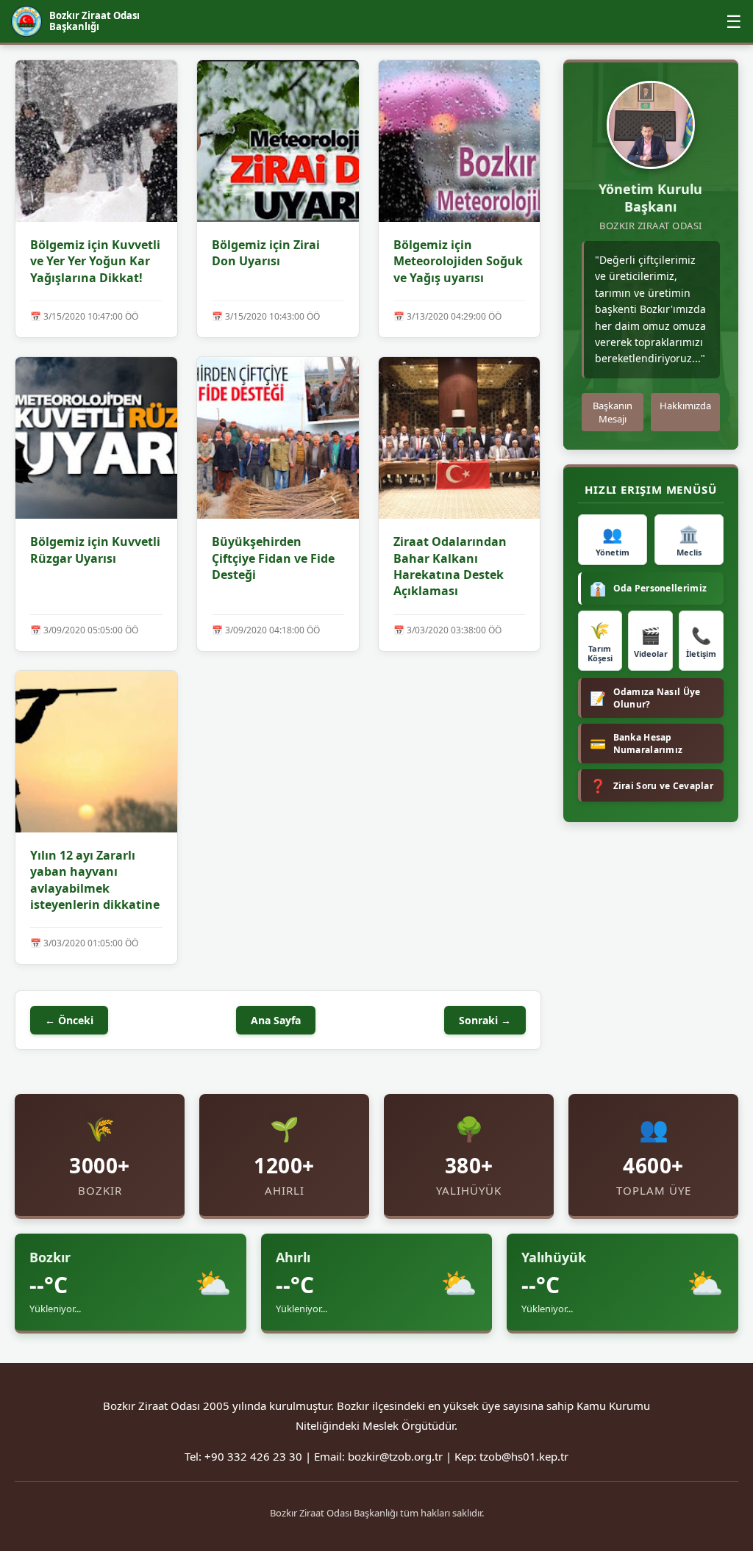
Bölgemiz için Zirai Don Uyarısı (266, 253)
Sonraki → (485, 1020)
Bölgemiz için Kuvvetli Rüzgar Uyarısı (95, 549)
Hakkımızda (685, 405)
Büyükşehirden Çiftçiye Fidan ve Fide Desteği (273, 558)
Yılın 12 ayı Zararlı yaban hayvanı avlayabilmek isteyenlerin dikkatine (95, 880)
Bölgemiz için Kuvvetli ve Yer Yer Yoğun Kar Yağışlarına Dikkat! (95, 261)
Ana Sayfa (276, 1020)
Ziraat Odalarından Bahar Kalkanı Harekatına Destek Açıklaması (450, 566)
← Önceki (69, 1020)
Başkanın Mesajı (612, 412)
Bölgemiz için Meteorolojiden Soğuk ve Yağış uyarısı (458, 261)
